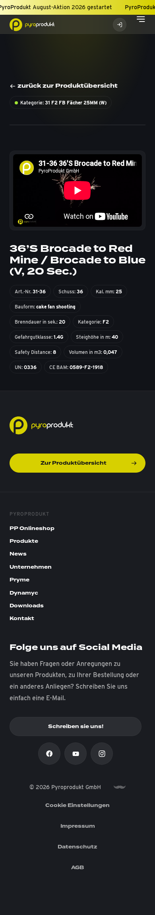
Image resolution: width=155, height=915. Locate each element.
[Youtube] (75, 753)
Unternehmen (31, 567)
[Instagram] (102, 753)
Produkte (24, 541)
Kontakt (22, 618)
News (18, 554)
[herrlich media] (120, 787)
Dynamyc (24, 593)
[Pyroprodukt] (32, 24)
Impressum (77, 826)
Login (119, 24)
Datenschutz (77, 846)
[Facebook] (49, 753)
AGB (77, 867)
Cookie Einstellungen (77, 805)
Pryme (19, 579)
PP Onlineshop (32, 528)
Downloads (27, 605)
